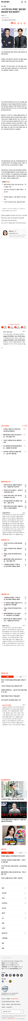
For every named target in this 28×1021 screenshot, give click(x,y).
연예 (5, 6)
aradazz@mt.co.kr (13, 233)
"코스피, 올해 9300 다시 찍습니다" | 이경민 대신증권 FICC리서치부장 (13, 820)
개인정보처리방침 (14, 998)
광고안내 (3, 1004)
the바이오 (4, 903)
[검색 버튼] (22, 2)
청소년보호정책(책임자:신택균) (8, 1001)
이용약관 (17, 1001)
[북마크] (24, 23)
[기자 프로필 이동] (5, 233)
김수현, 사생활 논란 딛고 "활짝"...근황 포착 (11, 878)
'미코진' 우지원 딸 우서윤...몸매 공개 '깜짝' (14, 202)
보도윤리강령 (9, 1007)
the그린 (4, 908)
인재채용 (8, 998)
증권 (3, 888)
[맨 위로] (24, 1014)
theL (3, 898)
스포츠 (3, 928)
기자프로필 (4, 938)
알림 (3, 948)
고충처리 (3, 1007)
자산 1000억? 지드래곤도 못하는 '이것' (11, 700)
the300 (4, 893)
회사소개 (3, 998)
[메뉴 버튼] (25, 2)
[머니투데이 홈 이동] (6, 958)
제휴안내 (8, 1004)
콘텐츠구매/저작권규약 (16, 1004)
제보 (3, 943)
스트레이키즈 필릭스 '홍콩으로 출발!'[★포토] (12, 799)
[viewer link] (24, 45)
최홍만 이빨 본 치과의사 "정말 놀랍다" (10, 696)
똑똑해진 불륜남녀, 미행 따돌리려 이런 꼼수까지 (13, 856)
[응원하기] (15, 231)
